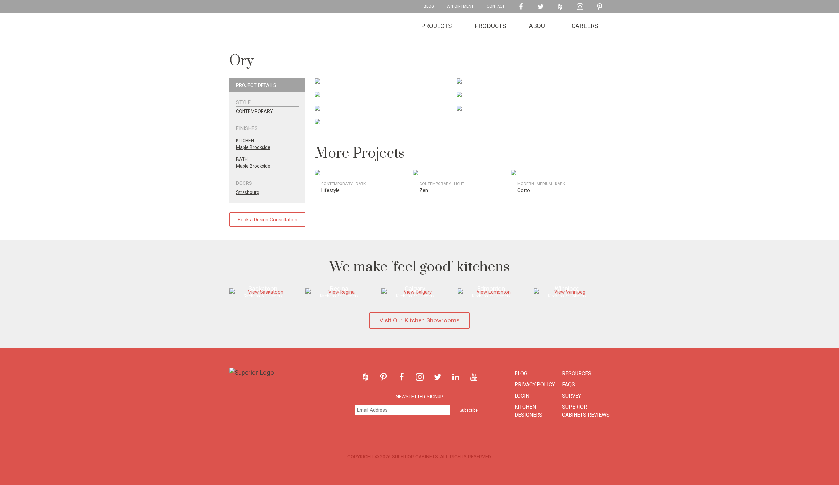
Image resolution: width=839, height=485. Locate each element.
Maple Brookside (253, 147)
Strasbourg (247, 192)
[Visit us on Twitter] (540, 6)
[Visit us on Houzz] (560, 6)
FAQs (568, 384)
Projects (436, 25)
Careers (585, 25)
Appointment (460, 6)
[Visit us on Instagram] (580, 6)
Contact (496, 6)
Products (490, 25)
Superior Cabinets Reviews (586, 411)
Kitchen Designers (528, 411)
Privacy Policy (535, 384)
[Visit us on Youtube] (474, 377)
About (539, 25)
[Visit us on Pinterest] (599, 6)
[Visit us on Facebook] (521, 6)
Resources (576, 373)
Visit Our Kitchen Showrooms (419, 320)
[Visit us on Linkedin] (456, 377)
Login (522, 396)
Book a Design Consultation (267, 220)
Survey (571, 396)
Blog (429, 6)
